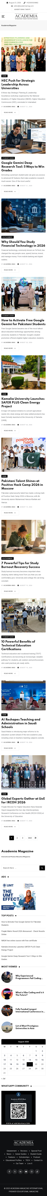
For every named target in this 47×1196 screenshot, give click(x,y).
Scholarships (24, 1157)
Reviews (23, 1151)
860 (30, 838)
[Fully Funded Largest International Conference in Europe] (7, 1010)
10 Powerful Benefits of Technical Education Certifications (18, 645)
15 (36, 1060)
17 (5, 1064)
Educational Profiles (14, 1160)
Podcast (36, 1157)
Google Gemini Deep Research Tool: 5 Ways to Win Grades (22, 166)
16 (42, 1060)
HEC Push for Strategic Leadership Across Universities (18, 84)
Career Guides (20, 1154)
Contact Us (38, 1160)
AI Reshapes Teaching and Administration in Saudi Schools (20, 723)
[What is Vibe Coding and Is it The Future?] (7, 994)
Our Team (19, 1163)
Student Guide (36, 1154)
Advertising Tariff (22, 9)
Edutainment (12, 1151)
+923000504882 (32, 3)
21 (30, 1064)
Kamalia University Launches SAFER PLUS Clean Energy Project (22, 402)
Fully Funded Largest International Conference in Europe (29, 1011)
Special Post (36, 1151)
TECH (28, 1160)
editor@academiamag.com (24, 6)
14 (30, 1060)
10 (5, 1060)
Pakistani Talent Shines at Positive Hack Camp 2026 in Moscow (22, 485)
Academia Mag (9, 106)
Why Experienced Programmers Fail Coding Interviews (28, 978)
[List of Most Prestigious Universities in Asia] (7, 1027)
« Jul (3, 1079)
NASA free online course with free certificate (19, 941)
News (9, 1154)
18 (11, 1064)
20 (23, 1064)
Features (11, 1157)
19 (17, 1064)
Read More (8, 112)
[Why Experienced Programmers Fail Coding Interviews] (7, 977)
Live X (29, 1163)
